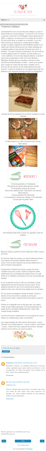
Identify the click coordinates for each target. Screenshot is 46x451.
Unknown (9, 363)
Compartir (6, 351)
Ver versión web (23, 445)
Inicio (23, 441)
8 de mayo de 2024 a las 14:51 (19, 382)
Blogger (30, 449)
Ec (7, 382)
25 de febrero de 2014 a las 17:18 (25, 363)
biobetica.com (11, 385)
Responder (10, 375)
